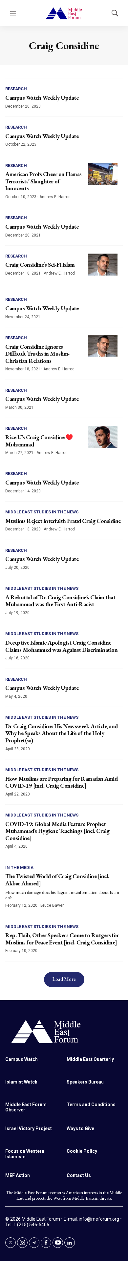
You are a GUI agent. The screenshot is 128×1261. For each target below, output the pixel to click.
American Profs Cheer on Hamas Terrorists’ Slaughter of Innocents (43, 181)
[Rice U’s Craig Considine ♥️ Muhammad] (102, 437)
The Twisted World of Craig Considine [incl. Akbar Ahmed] (57, 879)
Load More (64, 979)
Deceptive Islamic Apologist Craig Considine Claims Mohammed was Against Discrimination (61, 646)
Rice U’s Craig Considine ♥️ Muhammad (39, 440)
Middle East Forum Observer (26, 1107)
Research (16, 88)
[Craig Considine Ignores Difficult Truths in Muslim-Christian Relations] (102, 346)
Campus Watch (21, 1059)
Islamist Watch (21, 1082)
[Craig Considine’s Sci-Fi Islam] (102, 265)
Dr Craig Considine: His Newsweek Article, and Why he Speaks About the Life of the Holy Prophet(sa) (61, 733)
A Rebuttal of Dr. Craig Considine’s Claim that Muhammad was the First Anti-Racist (60, 600)
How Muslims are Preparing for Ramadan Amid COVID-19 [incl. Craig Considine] (61, 782)
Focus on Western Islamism (24, 1153)
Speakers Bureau (85, 1082)
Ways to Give (80, 1128)
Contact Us (79, 1175)
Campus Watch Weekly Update (41, 97)
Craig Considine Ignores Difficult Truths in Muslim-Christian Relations (37, 353)
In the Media (19, 867)
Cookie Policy (82, 1151)
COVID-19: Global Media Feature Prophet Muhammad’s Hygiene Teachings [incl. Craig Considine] (57, 831)
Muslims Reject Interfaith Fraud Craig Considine (63, 521)
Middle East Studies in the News (41, 511)
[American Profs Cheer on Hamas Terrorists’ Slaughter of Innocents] (102, 174)
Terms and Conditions (91, 1104)
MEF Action (17, 1175)
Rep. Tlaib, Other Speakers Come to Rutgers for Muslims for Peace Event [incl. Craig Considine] (62, 938)
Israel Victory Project (28, 1128)
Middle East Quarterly (90, 1059)
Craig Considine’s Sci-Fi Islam (40, 264)
